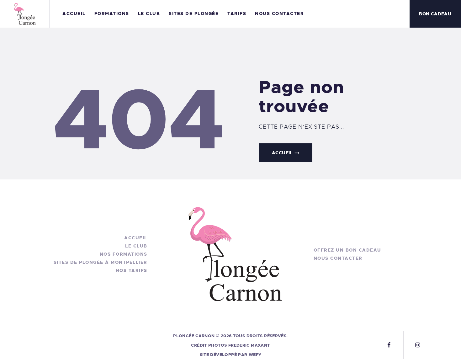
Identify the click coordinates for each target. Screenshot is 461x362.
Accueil (282, 153)
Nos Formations (123, 254)
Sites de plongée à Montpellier (100, 262)
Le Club (136, 246)
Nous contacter (338, 258)
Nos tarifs (131, 270)
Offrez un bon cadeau (347, 250)
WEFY (255, 354)
